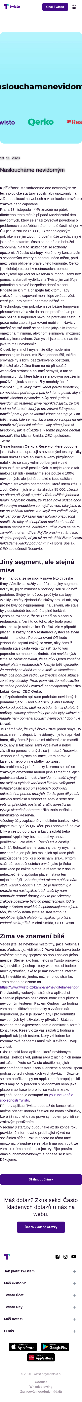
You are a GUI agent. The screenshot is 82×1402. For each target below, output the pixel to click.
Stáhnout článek (41, 1179)
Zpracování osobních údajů (41, 1391)
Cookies (41, 1382)
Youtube (73, 1256)
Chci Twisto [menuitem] (55, 7)
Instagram (65, 1257)
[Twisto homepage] (12, 7)
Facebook (58, 1257)
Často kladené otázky (41, 1227)
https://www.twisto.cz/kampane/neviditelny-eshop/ (39, 987)
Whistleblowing (41, 1386)
